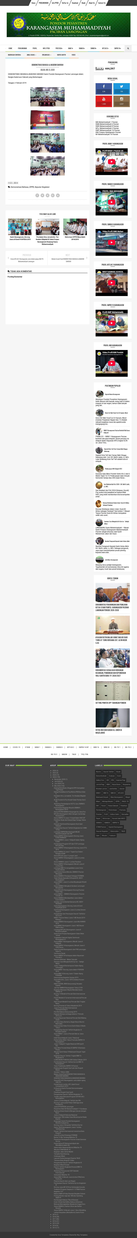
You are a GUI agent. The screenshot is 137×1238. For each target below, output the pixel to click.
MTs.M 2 (105, 48)
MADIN (64, 754)
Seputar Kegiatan (42, 187)
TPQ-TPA (84, 754)
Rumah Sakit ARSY (118, 818)
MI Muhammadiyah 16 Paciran (107, 134)
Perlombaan (113, 810)
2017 (54, 1219)
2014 (54, 1225)
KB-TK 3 (54, 754)
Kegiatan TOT (58, 1191)
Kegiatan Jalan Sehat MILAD (63, 1152)
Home (33, 3)
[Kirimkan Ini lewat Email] (9, 183)
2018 (54, 1217)
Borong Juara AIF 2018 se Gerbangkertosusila (69, 1187)
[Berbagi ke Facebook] (15, 183)
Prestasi (59, 48)
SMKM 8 (93, 48)
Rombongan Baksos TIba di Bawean (66, 1200)
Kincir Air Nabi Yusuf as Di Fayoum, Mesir (116, 413)
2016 (54, 1221)
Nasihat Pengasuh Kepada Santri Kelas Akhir (117, 541)
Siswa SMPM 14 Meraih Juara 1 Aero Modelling (70, 1210)
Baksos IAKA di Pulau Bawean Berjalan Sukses (69, 1194)
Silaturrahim (114, 831)
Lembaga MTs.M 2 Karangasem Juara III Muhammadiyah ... (67, 930)
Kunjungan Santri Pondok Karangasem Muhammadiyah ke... (67, 1122)
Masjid (128, 797)
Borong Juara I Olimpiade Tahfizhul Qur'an (68, 1125)
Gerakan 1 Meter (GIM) (61, 1072)
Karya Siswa (116, 784)
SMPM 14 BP (84, 747)
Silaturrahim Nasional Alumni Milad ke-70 (68, 1147)
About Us (92, 3)
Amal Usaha (31, 55)
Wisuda (104, 835)
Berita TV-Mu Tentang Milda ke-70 (65, 1137)
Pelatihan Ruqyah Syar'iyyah (63, 1092)
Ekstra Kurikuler (101, 776)
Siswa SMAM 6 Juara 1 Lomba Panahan (67, 862)
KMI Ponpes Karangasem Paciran (108, 132)
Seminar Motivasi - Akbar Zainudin (65, 959)
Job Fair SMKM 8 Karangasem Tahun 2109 (68, 988)
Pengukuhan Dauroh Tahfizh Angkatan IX (68, 1163)
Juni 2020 (57, 783)
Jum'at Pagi (100, 784)
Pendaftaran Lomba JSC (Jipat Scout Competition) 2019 (66, 1085)
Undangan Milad (59, 1156)
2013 (54, 1227)
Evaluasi (112, 776)
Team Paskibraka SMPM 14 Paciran (66, 1066)
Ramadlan (125, 814)
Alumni (98, 772)
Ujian (97, 835)
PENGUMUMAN (43, 3)
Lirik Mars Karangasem (111, 560)
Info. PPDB (46, 48)
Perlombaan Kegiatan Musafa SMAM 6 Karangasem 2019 (67, 808)
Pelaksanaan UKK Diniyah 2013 (113, 469)
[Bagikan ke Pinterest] (17, 183)
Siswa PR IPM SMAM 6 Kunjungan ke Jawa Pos (70, 812)
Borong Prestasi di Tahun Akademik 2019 (68, 1006)
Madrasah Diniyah (14, 55)
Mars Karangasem (117, 797)
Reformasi (106, 818)
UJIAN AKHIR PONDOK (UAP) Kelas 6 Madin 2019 (70, 1060)
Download (75, 3)
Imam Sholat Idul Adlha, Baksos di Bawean (68, 1202)
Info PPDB (55, 3)
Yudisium (112, 835)
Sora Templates (63, 1235)
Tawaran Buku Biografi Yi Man (64, 1160)
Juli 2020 (57, 781)
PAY (97, 806)
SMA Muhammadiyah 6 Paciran (107, 124)
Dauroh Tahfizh (108, 772)
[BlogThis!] (11, 183)
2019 (54, 1214)
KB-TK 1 (117, 747)
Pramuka (122, 810)
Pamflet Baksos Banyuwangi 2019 (65, 1012)
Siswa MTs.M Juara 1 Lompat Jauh (66, 856)
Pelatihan (124, 806)
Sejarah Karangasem (116, 827)
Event (119, 776)
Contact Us (102, 3)
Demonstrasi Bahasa (19, 187)
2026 (54, 771)
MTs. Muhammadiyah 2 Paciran (107, 128)
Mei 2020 (57, 786)
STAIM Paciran (101, 827)
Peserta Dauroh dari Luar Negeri (64, 1181)
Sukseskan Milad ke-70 (61, 1175)
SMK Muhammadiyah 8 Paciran (107, 126)
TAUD (74, 754)
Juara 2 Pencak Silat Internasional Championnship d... (65, 1009)
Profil (35, 48)
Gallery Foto (100, 780)
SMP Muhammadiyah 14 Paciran (108, 130)
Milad (98, 801)
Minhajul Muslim (107, 801)
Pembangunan (101, 810)
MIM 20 (106, 747)
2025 (54, 773)
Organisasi (46, 55)
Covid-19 (16, 747)
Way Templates (82, 1235)
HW (107, 780)
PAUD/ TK (125, 801)
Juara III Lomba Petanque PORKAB (65, 1135)
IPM (112, 780)
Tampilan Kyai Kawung (61, 1154)
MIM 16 (96, 747)
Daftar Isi (65, 3)
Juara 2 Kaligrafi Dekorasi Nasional (65, 1115)
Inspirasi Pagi (120, 780)
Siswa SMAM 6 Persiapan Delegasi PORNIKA (69, 876)
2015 (54, 1223)
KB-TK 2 (128, 747)
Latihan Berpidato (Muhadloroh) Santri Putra (69, 1212)
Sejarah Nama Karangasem (112, 394)
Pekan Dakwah (113, 806)
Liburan (121, 789)
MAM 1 (70, 48)
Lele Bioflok (113, 789)
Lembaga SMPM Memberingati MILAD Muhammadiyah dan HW (67, 833)
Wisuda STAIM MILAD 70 (62, 1149)
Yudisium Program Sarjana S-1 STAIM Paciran (69, 1189)
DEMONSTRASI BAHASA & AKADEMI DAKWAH (69, 1078)
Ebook (83, 3)
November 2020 (60, 779)
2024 (54, 775)
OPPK (31, 187)
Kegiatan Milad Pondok (61, 1165)
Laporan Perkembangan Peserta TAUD (67, 1158)
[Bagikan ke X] (13, 183)
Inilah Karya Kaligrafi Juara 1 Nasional (66, 1038)
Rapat (98, 818)
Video (73, 55)
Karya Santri (61, 55)
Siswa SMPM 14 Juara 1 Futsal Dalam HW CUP (69, 818)
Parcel (103, 806)
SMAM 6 (81, 48)
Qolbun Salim (114, 814)
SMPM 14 (117, 48)
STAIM (27, 747)
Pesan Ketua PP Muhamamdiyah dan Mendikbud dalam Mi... (66, 1144)
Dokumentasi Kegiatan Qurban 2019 (66, 977)
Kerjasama (126, 784)
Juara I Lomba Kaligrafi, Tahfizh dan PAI (67, 1100)
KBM (108, 784)
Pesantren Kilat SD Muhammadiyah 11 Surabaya (70, 1109)
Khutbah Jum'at (101, 789)
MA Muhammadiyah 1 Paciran (107, 122)
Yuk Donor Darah (59, 953)
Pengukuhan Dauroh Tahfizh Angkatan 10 (68, 1094)
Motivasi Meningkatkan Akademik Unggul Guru (69, 1204)
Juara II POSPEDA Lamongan (64, 1107)
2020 (54, 777)
